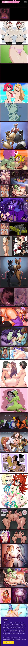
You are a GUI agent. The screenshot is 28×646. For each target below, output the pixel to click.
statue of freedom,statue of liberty (14, 79)
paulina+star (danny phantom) (14, 470)
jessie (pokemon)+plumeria (7, 540)
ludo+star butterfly (14, 219)
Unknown (14, 145)
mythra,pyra (14, 99)
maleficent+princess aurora (14, 343)
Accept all (8, 642)
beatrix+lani (14, 449)
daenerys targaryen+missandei (8, 253)
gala (6, 600)
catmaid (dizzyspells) (14, 41)
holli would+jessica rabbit (7, 192)
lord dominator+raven (14, 409)
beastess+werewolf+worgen (18, 231)
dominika (19, 180)
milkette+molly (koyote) (14, 284)
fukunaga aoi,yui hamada (14, 60)
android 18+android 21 (14, 504)
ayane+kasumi (14, 323)
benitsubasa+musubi (20, 253)
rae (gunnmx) (14, 428)
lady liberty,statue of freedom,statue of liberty (14, 118)
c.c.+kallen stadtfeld (18, 194)
